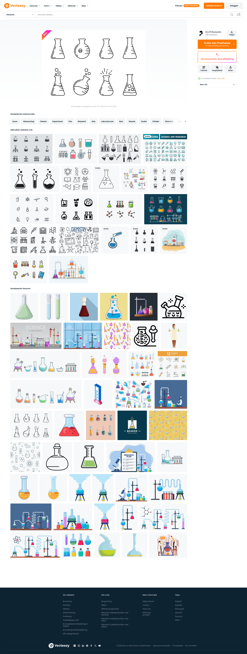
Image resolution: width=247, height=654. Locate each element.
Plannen (178, 5)
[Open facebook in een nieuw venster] (75, 646)
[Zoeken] (231, 14)
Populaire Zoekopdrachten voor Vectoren (114, 613)
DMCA (104, 605)
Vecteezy (66, 605)
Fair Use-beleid (190, 645)
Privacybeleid (178, 645)
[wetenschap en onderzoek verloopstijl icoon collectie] (165, 149)
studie (144, 121)
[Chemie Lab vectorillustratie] (68, 269)
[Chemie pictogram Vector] (120, 209)
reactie (132, 121)
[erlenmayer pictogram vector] (31, 425)
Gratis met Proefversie (217, 44)
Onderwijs (67, 616)
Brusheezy (67, 601)
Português (179, 609)
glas (93, 121)
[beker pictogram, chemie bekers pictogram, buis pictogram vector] (115, 240)
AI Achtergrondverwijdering (75, 630)
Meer (84, 6)
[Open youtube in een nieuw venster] (100, 646)
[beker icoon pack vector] (120, 149)
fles (70, 121)
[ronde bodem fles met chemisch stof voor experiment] (57, 457)
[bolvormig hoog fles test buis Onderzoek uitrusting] (24, 487)
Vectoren (34, 6)
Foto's (46, 6)
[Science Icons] (32, 209)
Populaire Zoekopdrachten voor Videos (114, 625)
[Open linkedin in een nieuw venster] (83, 646)
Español (178, 605)
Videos (59, 6)
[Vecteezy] (14, 5)
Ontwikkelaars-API (71, 620)
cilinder (155, 121)
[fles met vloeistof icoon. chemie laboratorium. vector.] (89, 457)
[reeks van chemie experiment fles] (144, 307)
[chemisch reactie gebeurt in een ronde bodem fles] (173, 307)
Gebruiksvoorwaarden (161, 645)
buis (121, 121)
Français (178, 616)
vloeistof (169, 121)
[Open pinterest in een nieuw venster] (87, 646)
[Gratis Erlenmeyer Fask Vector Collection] (76, 149)
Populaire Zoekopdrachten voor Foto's (114, 619)
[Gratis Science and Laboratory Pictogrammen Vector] (168, 179)
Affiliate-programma (110, 609)
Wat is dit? (221, 78)
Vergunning (106, 601)
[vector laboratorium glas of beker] (114, 307)
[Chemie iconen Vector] (134, 179)
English (178, 601)
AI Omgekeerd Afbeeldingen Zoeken (75, 625)
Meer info (203, 84)
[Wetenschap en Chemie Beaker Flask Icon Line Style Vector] (165, 209)
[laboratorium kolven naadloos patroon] (117, 336)
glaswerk (82, 121)
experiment (57, 121)
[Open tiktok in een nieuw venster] (91, 646)
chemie (43, 121)
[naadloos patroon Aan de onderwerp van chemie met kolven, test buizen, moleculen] (25, 457)
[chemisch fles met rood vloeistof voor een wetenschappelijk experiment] (84, 307)
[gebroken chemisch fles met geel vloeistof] (134, 545)
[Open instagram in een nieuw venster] (79, 646)
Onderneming (69, 612)
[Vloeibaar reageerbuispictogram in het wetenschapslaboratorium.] (35, 179)
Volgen (232, 35)
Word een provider (147, 613)
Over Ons (147, 609)
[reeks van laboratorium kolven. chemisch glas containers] (104, 364)
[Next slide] (183, 121)
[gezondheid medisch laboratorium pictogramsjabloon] (144, 240)
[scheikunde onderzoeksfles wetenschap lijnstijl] (106, 179)
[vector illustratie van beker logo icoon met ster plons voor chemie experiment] (132, 425)
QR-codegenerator (71, 633)
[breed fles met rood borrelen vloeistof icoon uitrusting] (69, 425)
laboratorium (107, 121)
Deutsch (178, 612)
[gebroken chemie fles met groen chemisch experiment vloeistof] (107, 545)
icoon (15, 121)
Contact (146, 605)
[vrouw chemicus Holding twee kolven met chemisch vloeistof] (174, 336)
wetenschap (28, 121)
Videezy (66, 609)
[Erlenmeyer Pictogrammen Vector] (31, 149)
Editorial (71, 6)
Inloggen (234, 5)
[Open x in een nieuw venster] (95, 646)
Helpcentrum (148, 601)
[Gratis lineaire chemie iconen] (76, 179)
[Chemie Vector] (173, 240)
